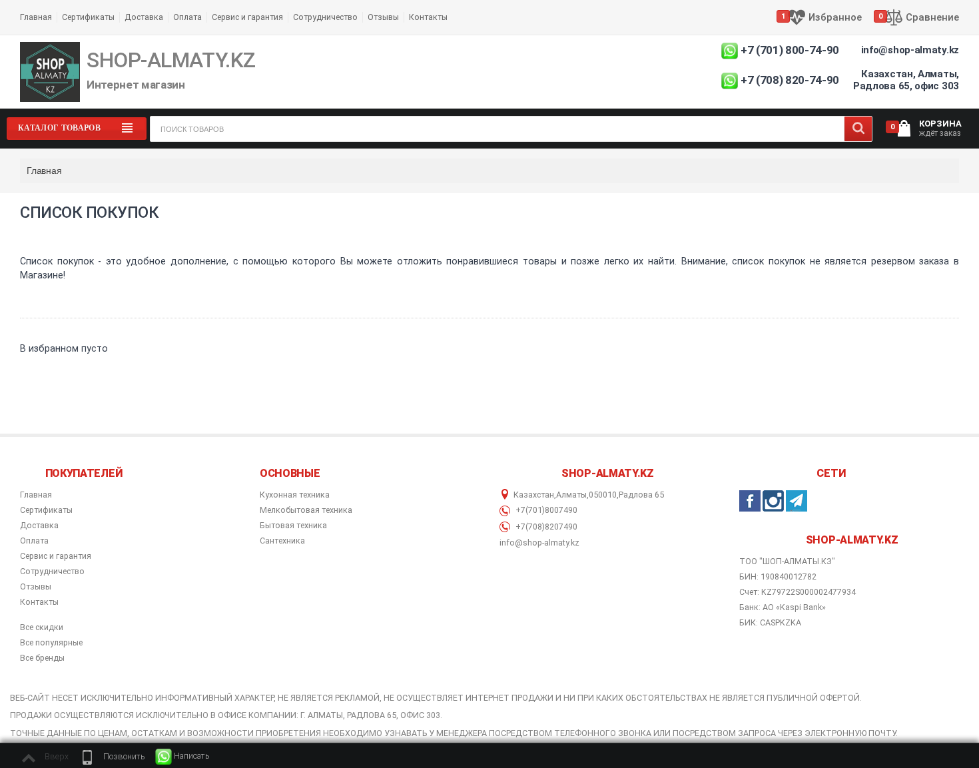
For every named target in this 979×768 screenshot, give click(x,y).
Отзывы (383, 17)
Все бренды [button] (42, 658)
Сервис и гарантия (247, 17)
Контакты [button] (39, 602)
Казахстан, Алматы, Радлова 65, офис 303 (906, 80)
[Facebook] (750, 501)
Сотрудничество (325, 17)
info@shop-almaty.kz (910, 50)
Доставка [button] (39, 525)
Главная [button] (36, 495)
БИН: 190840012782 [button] (777, 576)
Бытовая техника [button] (293, 525)
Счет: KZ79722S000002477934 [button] (797, 592)
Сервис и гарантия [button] (55, 556)
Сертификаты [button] (46, 510)
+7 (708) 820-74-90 (790, 80)
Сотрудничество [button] (52, 571)
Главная (36, 17)
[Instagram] (773, 501)
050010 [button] (603, 495)
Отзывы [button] (35, 586)
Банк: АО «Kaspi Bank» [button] (782, 607)
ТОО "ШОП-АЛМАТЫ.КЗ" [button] (787, 561)
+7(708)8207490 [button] (545, 527)
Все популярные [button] (51, 642)
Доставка (144, 17)
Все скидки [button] (41, 627)
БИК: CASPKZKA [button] (770, 622)
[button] (112, 757)
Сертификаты (88, 17)
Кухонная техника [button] (295, 495)
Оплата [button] (34, 541)
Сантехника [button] (282, 541)
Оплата (187, 17)
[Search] (858, 129)
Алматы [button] (571, 495)
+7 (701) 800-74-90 (790, 50)
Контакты (428, 17)
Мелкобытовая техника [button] (306, 510)
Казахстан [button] (533, 495)
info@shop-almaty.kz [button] (539, 543)
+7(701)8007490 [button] (545, 510)
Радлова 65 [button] (641, 495)
